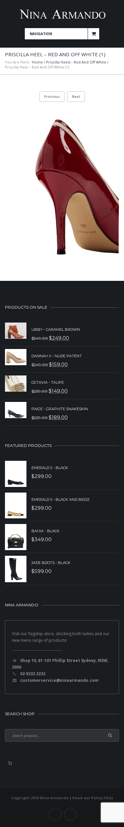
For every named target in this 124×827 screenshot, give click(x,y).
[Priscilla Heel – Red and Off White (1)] (62, 185)
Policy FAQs (102, 797)
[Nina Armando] (62, 14)
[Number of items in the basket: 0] (10, 763)
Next (76, 96)
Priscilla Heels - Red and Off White (76, 62)
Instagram (70, 814)
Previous (52, 96)
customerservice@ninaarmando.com (59, 680)
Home (37, 62)
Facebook (55, 814)
